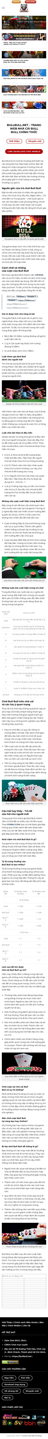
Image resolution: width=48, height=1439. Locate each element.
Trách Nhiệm (14, 1325)
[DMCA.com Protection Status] (10, 1362)
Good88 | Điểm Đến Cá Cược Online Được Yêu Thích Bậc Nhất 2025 (15, 61)
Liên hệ (26, 1325)
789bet (20, 296)
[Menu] (3, 8)
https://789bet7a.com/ (16, 304)
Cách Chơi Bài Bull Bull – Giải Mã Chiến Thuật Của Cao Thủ (13, 112)
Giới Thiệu (7, 1322)
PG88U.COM (13, 824)
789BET (31, 296)
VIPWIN (39, 275)
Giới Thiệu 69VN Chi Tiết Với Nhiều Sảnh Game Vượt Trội (23, 78)
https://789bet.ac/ (26, 300)
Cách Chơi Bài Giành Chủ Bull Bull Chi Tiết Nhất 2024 (22, 95)
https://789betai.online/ (17, 308)
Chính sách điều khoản (26, 1322)
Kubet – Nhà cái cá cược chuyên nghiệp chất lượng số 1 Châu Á (15, 43)
